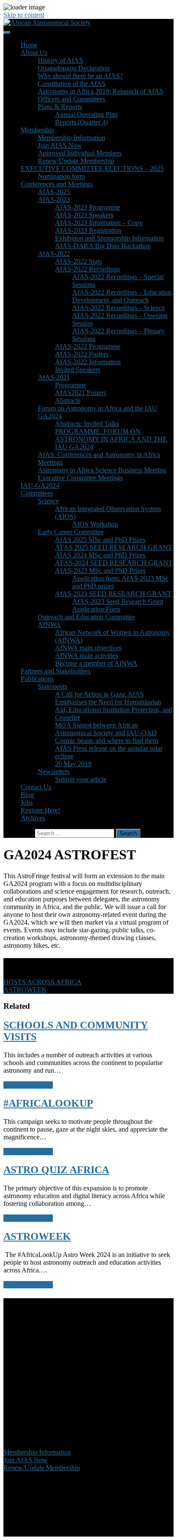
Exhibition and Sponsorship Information (109, 238)
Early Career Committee (71, 532)
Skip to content (23, 14)
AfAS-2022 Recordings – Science (118, 307)
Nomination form (61, 176)
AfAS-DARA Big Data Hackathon (103, 246)
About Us (34, 52)
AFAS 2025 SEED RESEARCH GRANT (113, 547)
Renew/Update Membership (76, 160)
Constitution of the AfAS (72, 83)
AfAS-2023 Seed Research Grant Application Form (117, 605)
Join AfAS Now (60, 145)
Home (29, 45)
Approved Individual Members (80, 153)
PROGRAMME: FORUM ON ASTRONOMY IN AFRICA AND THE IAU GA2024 (111, 439)
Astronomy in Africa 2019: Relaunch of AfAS (100, 91)
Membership (38, 130)
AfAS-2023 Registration (88, 230)
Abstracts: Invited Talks (87, 423)
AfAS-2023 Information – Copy (99, 222)
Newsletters (54, 771)
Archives (33, 818)
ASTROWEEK (37, 1236)
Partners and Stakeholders (56, 671)
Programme (70, 385)
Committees (37, 493)
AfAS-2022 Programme (87, 346)
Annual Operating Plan (86, 114)
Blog (27, 794)
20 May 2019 (73, 763)
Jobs (27, 802)
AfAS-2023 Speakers (84, 215)
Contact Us (36, 787)
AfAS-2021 (54, 377)
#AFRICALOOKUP (48, 1103)
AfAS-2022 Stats (78, 261)
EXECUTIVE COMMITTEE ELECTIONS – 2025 (92, 168)
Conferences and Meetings (57, 184)
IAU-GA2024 (40, 485)
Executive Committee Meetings (80, 477)
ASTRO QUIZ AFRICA (56, 1169)
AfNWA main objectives (88, 647)
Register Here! (40, 810)
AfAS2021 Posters (80, 392)
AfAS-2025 (54, 191)
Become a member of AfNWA (96, 663)
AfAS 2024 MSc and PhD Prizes (100, 555)
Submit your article (81, 779)
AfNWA (49, 624)
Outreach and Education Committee (86, 617)
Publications (37, 678)
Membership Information (71, 137)
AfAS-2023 (54, 199)
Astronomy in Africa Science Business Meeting (102, 470)
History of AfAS (60, 60)
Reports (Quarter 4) (81, 122)
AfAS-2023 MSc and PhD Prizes (100, 570)
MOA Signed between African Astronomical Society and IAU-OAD (106, 729)
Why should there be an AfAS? (80, 75)
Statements (52, 686)
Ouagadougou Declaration (74, 68)
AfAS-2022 (54, 253)
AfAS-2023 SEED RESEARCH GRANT (113, 593)
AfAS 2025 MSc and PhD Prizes (100, 539)
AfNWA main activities (86, 655)
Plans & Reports (60, 106)
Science (48, 501)
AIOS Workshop (95, 524)
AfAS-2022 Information (88, 361)
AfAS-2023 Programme (87, 207)
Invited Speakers (77, 369)
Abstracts (67, 400)
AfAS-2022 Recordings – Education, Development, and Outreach (122, 296)
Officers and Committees (71, 99)
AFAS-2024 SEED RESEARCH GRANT (114, 562)
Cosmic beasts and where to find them (106, 740)
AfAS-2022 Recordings (87, 269)
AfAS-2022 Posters (81, 354)
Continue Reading (28, 1085)
